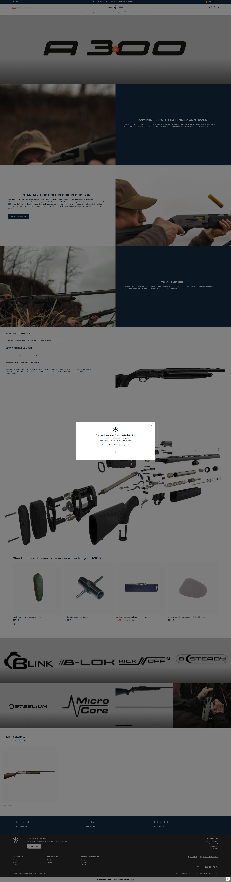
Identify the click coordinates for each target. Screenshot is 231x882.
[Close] (151, 425)
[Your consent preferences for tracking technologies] (228, 879)
